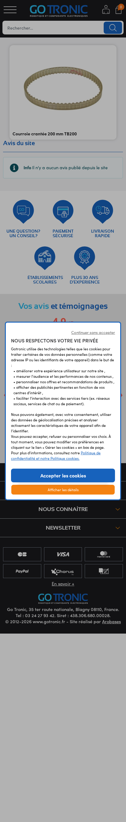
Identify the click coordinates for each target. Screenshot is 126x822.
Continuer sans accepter (93, 332)
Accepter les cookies (63, 475)
